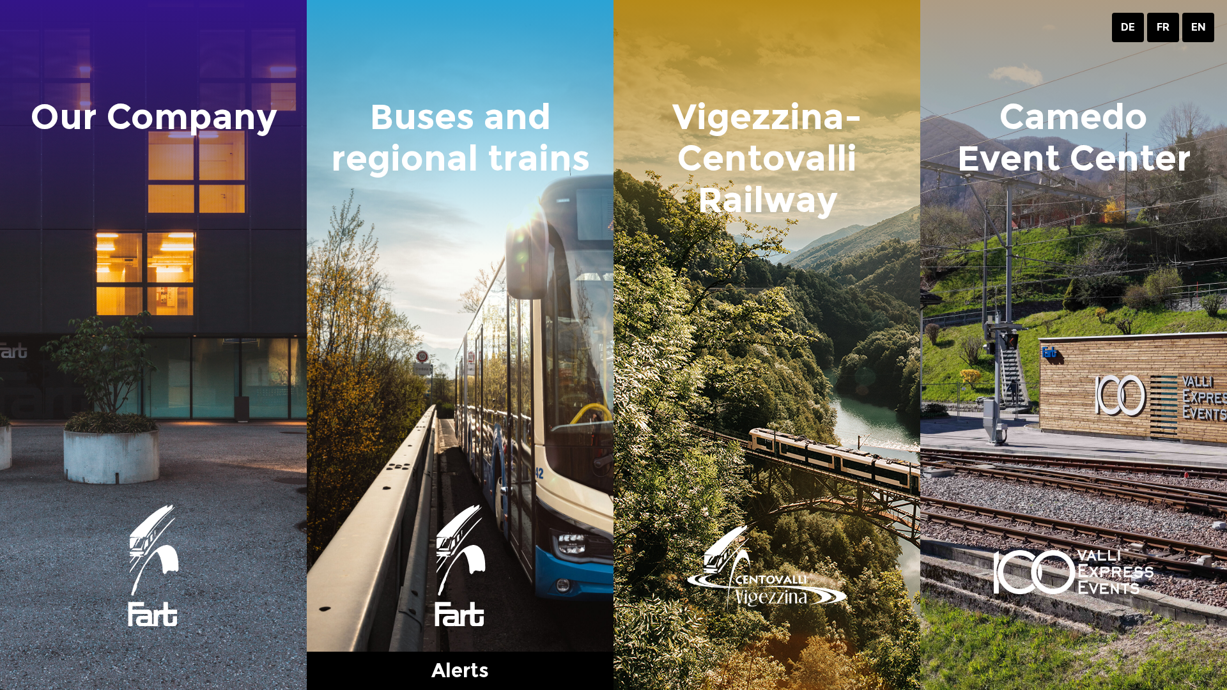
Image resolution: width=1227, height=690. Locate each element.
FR (1163, 27)
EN (1198, 27)
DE (1128, 27)
